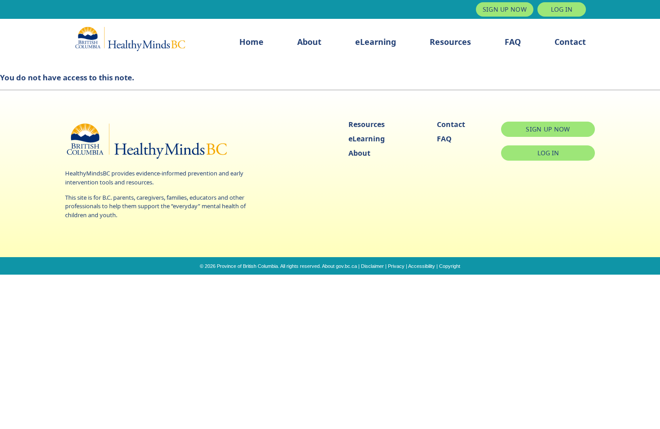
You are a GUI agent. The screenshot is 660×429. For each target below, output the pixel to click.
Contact (570, 41)
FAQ (513, 41)
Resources (450, 41)
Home (251, 41)
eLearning (375, 41)
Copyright (449, 266)
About (309, 41)
